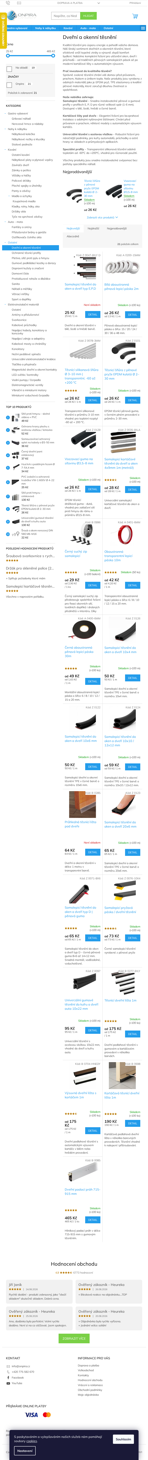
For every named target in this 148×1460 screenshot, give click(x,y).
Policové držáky (21, 180)
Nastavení (24, 1451)
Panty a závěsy (21, 191)
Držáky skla (19, 211)
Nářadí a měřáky (22, 289)
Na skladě (25, 67)
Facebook (18, 1377)
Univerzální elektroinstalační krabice (34, 359)
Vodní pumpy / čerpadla (26, 380)
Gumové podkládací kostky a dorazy (34, 263)
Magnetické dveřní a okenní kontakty (34, 369)
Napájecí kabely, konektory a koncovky (29, 332)
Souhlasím (123, 1439)
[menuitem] (16, 28)
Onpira (23, 84)
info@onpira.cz (21, 1366)
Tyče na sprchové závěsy (27, 216)
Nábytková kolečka (23, 134)
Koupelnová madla (24, 201)
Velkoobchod (86, 1370)
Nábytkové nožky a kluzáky (28, 139)
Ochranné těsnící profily (26, 253)
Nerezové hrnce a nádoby (27, 124)
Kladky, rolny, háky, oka (26, 206)
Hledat (88, 16)
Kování (12, 149)
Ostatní (12, 242)
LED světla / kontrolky (25, 375)
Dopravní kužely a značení (28, 268)
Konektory (18, 349)
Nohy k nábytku (17, 129)
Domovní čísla (20, 273)
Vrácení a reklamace (90, 1385)
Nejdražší (93, 228)
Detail (92, 314)
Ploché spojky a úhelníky (27, 185)
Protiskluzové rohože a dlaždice (31, 278)
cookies (31, 1441)
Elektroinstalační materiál (23, 304)
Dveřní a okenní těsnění (26, 247)
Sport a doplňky (21, 299)
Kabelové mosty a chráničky (29, 344)
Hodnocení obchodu (74, 1264)
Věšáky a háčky (21, 175)
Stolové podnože (22, 144)
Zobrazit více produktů (100, 217)
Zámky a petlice (21, 170)
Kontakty (83, 1375)
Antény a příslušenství (25, 314)
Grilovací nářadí (21, 118)
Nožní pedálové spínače (26, 354)
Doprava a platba (70, 2)
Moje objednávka (88, 1394)
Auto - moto (15, 222)
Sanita (16, 284)
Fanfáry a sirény (22, 227)
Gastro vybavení (18, 113)
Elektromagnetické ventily (27, 385)
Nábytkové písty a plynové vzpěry (32, 160)
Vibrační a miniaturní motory (29, 390)
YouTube (17, 1383)
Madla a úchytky (22, 196)
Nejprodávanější (117, 228)
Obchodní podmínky (90, 1390)
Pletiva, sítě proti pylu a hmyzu (30, 258)
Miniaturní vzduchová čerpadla (30, 395)
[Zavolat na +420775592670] (11, 2)
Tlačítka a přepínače (24, 364)
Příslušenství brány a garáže (29, 232)
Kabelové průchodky (24, 325)
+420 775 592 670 (23, 1372)
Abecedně (73, 236)
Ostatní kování (20, 155)
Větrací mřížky (20, 294)
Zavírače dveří (20, 165)
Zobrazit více (74, 1338)
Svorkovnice (19, 320)
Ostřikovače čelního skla (26, 237)
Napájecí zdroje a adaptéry (28, 338)
